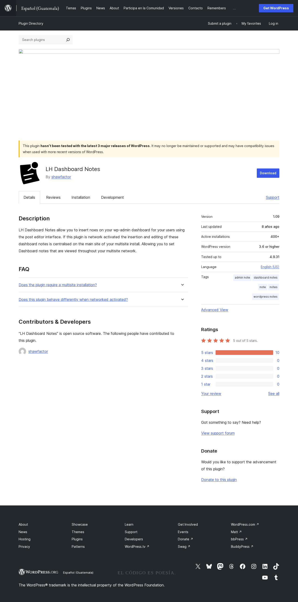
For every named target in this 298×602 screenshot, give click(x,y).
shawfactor (61, 177)
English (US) (270, 267)
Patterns (78, 546)
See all (273, 393)
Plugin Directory (31, 23)
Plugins (77, 539)
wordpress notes (266, 296)
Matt (236, 532)
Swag (184, 546)
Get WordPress (276, 8)
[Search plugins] (68, 39)
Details (29, 197)
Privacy (24, 546)
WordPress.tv (137, 546)
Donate (185, 539)
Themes (78, 532)
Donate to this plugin (219, 479)
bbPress (239, 539)
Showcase (80, 524)
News (23, 532)
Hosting (24, 539)
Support (272, 197)
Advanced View (214, 309)
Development (112, 197)
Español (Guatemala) (78, 572)
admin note (242, 277)
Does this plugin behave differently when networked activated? (73, 299)
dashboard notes (266, 277)
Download (268, 173)
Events (183, 532)
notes (274, 287)
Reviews (53, 197)
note (263, 287)
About (23, 524)
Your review (211, 393)
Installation (80, 197)
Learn (129, 524)
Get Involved (188, 524)
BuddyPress (242, 546)
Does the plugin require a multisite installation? (58, 285)
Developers (134, 539)
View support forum (218, 433)
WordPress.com (245, 524)
